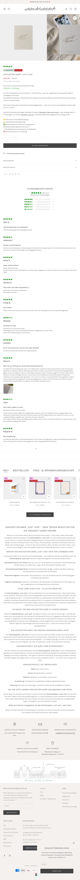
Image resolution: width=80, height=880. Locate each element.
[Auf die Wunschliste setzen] (23, 478)
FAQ (4, 825)
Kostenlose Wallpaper (69, 793)
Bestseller (21, 470)
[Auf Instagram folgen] (10, 856)
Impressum (7, 846)
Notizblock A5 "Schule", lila (40, 502)
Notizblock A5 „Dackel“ (65, 502)
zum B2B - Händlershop (48, 799)
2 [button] (39, 449)
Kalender (65, 803)
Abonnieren (11, 812)
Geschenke (65, 800)
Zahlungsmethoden (9, 829)
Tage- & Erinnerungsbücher (53, 470)
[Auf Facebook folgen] (4, 856)
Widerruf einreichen (33, 848)
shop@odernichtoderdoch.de (65, 733)
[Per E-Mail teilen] (18, 174)
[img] (7, 219)
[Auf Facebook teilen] (10, 174)
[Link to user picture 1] (8, 389)
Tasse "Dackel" (14, 502)
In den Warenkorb (40, 145)
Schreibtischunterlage (69, 807)
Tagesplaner (66, 796)
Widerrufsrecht (8, 836)
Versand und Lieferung (10, 832)
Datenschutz (7, 842)
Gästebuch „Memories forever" (49, 112)
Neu (6, 470)
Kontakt (42, 788)
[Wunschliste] (9, 9)
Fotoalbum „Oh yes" (27, 115)
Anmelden (56, 871)
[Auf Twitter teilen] (13, 174)
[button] (7, 66)
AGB (4, 839)
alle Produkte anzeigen (40, 514)
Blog (41, 795)
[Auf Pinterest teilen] (16, 174)
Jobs (41, 792)
